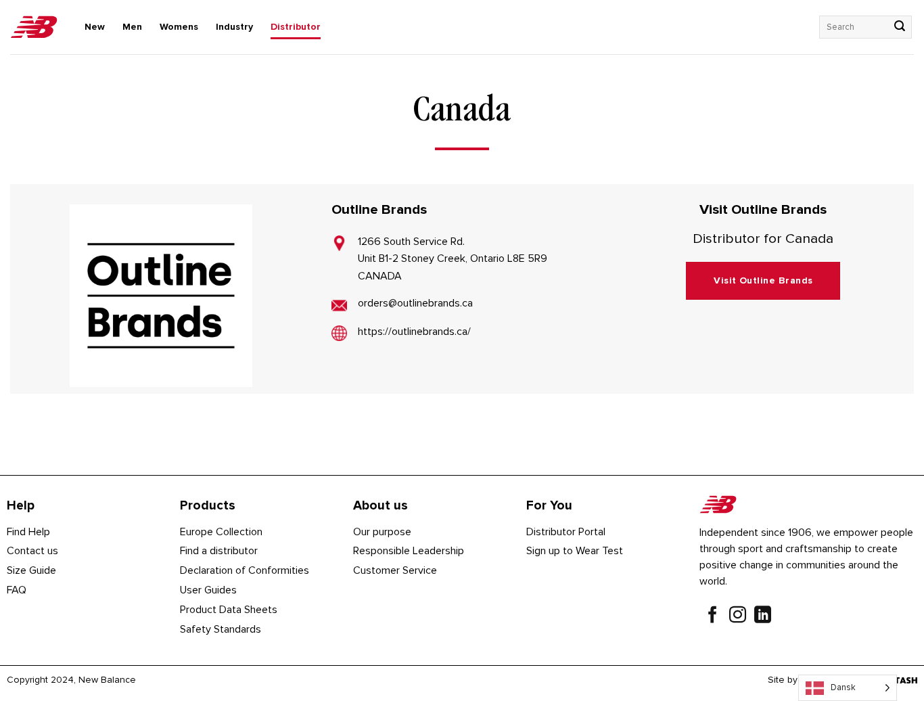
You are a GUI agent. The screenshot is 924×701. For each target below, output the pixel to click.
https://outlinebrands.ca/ (414, 331)
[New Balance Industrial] (33, 27)
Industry (234, 26)
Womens (179, 26)
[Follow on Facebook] (712, 616)
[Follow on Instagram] (737, 616)
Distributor (296, 26)
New (95, 26)
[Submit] (899, 27)
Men (132, 26)
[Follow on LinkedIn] (762, 616)
